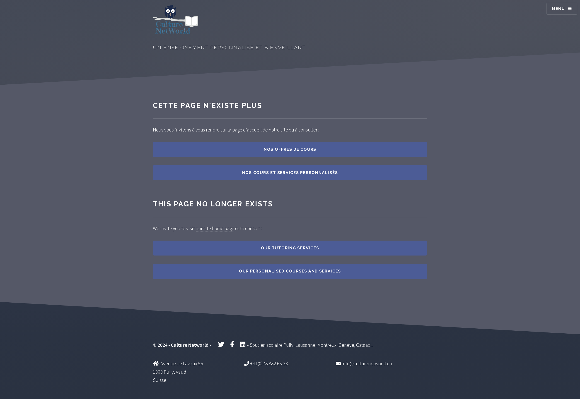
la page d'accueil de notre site (258, 130)
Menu (558, 8)
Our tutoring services (290, 248)
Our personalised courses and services (290, 271)
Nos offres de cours (290, 149)
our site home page (215, 228)
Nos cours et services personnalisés (290, 172)
